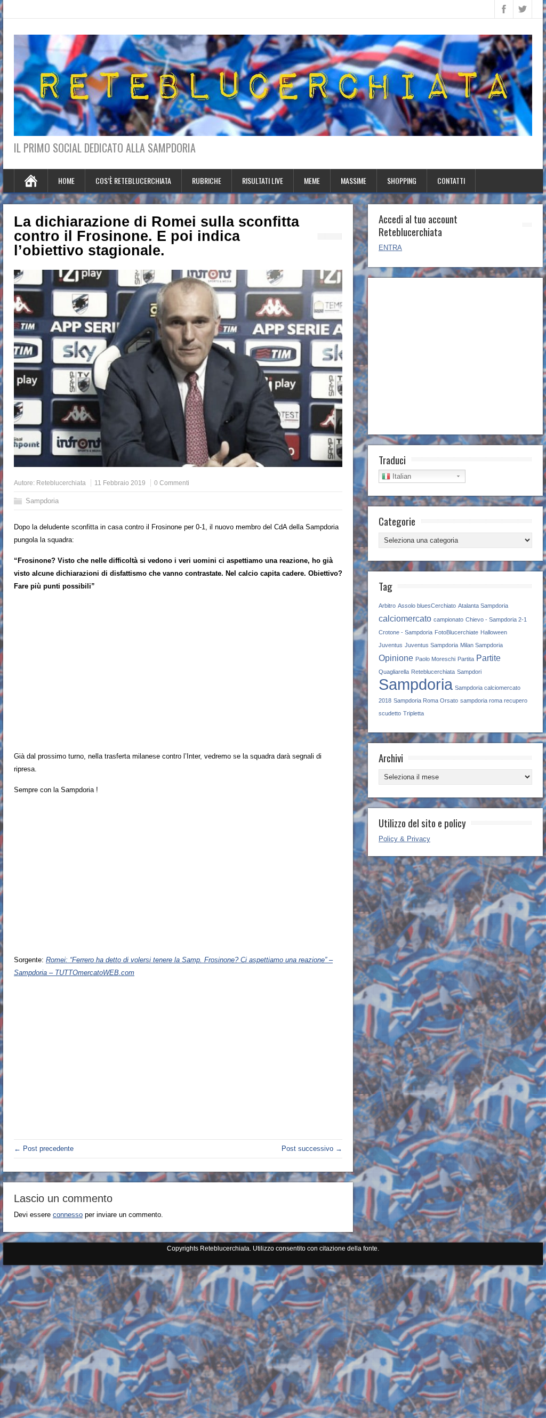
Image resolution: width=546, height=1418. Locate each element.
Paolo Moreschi (435, 659)
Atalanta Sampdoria (483, 605)
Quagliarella (394, 671)
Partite (488, 658)
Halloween (493, 632)
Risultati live (262, 180)
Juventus (391, 645)
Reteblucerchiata (61, 483)
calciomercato (405, 618)
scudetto (390, 713)
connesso (68, 1215)
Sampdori (469, 671)
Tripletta (413, 713)
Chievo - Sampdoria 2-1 (496, 619)
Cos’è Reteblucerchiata (133, 180)
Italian (400, 476)
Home (66, 180)
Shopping (401, 180)
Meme (312, 180)
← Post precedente (44, 1149)
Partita (465, 659)
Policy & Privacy (404, 839)
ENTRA (390, 248)
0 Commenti (171, 483)
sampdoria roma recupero (493, 700)
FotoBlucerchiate (456, 632)
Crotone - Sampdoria (405, 632)
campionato (448, 619)
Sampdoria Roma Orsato (426, 700)
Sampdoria (42, 501)
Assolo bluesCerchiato (427, 605)
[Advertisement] (178, 675)
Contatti (451, 180)
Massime (353, 180)
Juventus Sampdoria (431, 645)
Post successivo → (312, 1149)
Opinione (396, 658)
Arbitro (387, 605)
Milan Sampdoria (481, 645)
